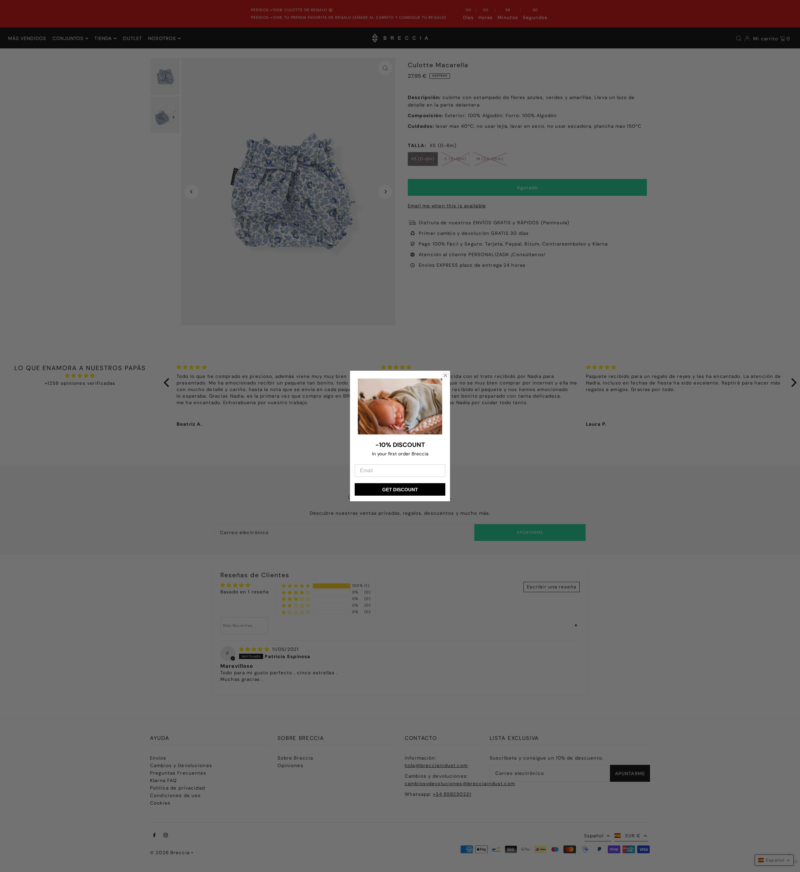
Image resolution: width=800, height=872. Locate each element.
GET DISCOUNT (400, 489)
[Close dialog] (445, 375)
